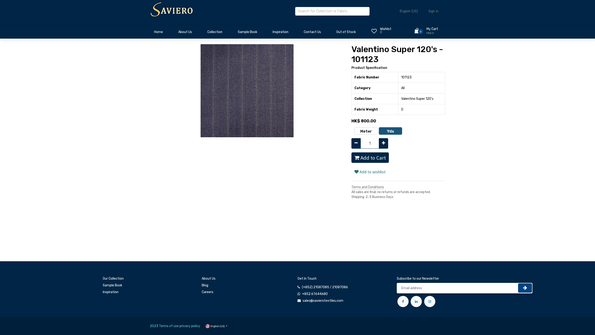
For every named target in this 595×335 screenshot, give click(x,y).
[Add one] (383, 143)
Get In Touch (307, 279)
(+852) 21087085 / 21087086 (325, 287)
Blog (205, 285)
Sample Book (112, 285)
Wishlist (385, 29)
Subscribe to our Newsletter (418, 279)
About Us (208, 279)
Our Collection (113, 279)
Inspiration (111, 292)
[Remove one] (356, 143)
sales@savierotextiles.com (323, 301)
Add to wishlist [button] (372, 171)
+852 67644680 (315, 294)
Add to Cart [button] (372, 157)
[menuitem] (158, 33)
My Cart (432, 29)
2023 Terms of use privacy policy (175, 326)
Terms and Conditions (367, 187)
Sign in (433, 11)
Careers (207, 292)
